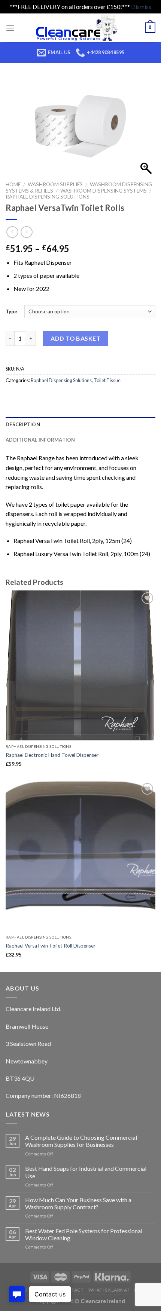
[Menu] (10, 28)
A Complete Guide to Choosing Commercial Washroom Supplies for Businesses (81, 1141)
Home (13, 184)
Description (23, 424)
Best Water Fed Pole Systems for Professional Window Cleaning (83, 1234)
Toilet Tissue (107, 380)
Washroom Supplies (55, 184)
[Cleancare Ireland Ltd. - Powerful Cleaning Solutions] (79, 27)
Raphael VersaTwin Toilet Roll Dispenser (50, 946)
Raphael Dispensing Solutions (47, 197)
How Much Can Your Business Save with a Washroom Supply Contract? (78, 1203)
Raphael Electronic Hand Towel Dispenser (52, 755)
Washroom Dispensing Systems (103, 191)
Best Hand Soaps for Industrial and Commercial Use (85, 1172)
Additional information (40, 440)
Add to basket (75, 338)
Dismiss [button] (141, 6)
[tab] (80, 424)
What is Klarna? (108, 1290)
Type (11, 311)
